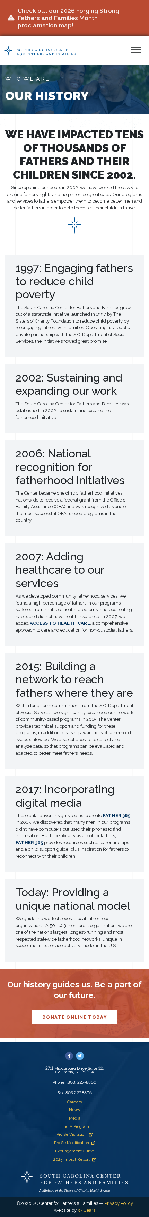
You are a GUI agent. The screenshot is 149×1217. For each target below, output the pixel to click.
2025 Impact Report (71, 1159)
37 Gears (86, 1210)
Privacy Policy (118, 1203)
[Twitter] (80, 1056)
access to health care (60, 623)
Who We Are (27, 79)
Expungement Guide (74, 1151)
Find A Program (74, 1126)
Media (74, 1118)
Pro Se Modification (71, 1142)
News (74, 1109)
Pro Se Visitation (71, 1134)
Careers (74, 1101)
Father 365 (116, 815)
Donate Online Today (74, 1017)
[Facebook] (69, 1056)
